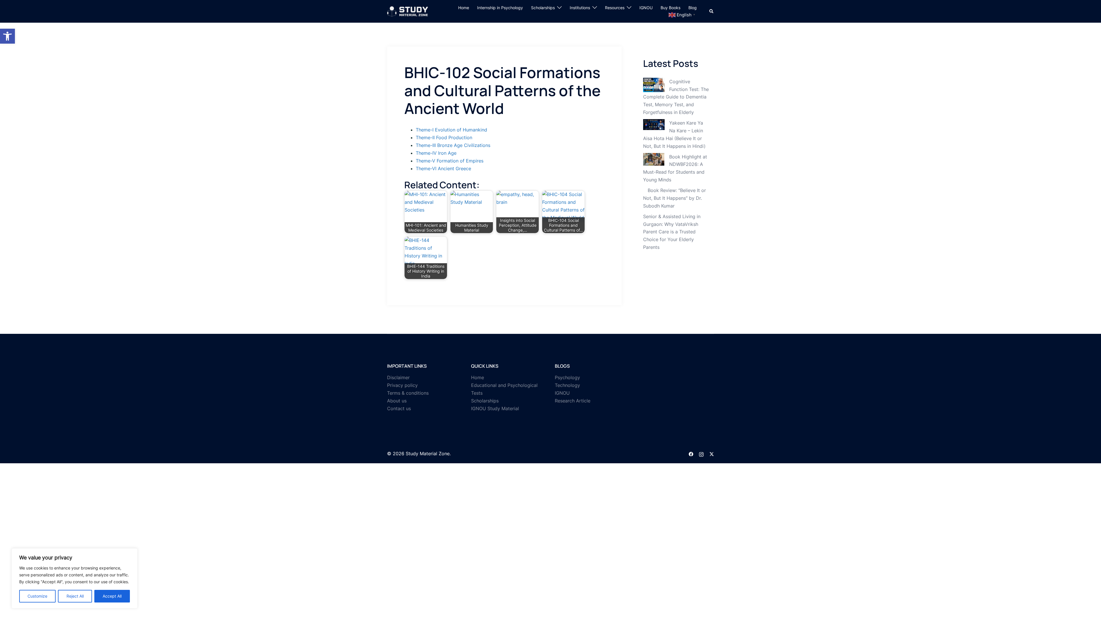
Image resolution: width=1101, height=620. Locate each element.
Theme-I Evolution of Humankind (451, 130)
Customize (37, 596)
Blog (692, 7)
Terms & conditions (408, 393)
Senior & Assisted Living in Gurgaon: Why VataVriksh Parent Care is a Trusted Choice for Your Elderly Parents (671, 232)
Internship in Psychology (500, 7)
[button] (7, 36)
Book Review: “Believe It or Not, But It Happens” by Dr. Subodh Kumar (674, 198)
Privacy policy (402, 385)
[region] (74, 578)
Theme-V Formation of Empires (449, 161)
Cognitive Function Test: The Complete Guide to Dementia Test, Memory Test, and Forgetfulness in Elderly (676, 97)
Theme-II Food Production (444, 137)
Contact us (399, 408)
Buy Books (670, 7)
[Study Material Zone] (407, 11)
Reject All (75, 596)
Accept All (112, 596)
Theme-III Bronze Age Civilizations (453, 145)
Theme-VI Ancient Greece (443, 168)
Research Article (572, 401)
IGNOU (646, 7)
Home (463, 7)
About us (397, 401)
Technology (567, 385)
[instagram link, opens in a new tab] (701, 453)
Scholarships (543, 7)
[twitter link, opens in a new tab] (711, 453)
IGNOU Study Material (495, 408)
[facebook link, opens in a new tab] (691, 453)
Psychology (567, 377)
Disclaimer (398, 377)
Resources (614, 7)
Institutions (580, 7)
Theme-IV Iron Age (436, 153)
